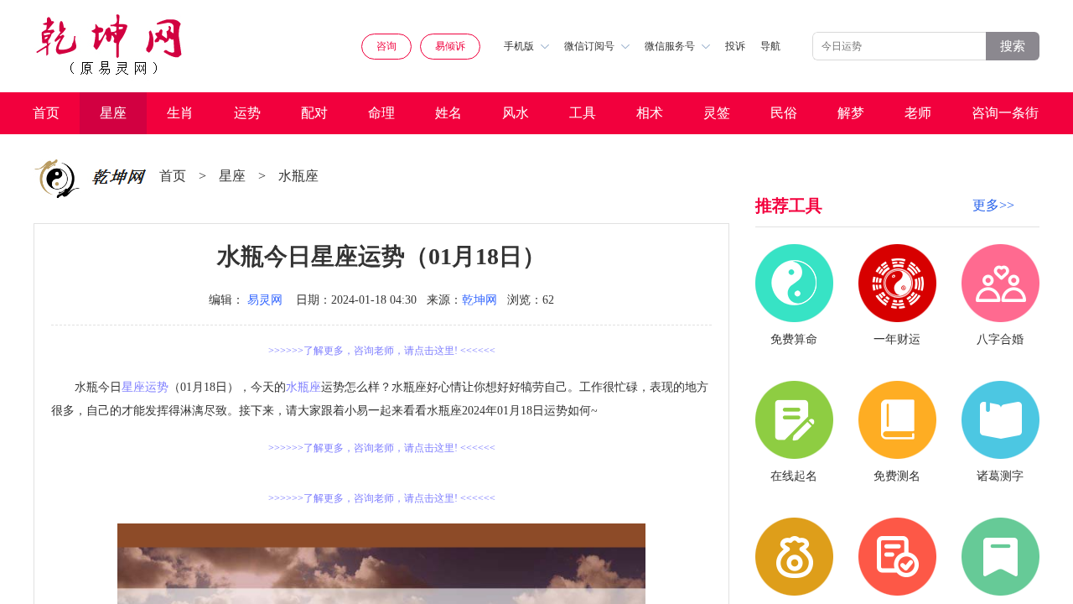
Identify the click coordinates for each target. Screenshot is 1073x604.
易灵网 (265, 300)
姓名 (448, 113)
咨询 (386, 46)
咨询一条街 (1005, 113)
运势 (247, 113)
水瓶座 (298, 176)
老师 (918, 113)
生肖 (180, 113)
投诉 (735, 46)
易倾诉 (450, 46)
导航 (770, 46)
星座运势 (145, 387)
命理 (381, 113)
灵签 (716, 113)
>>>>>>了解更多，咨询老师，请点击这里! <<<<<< (381, 351)
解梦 (850, 113)
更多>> (993, 205)
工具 (582, 113)
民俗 (783, 113)
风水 (515, 113)
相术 (649, 113)
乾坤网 (479, 300)
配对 (314, 113)
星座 (113, 113)
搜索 (1012, 46)
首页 (46, 113)
